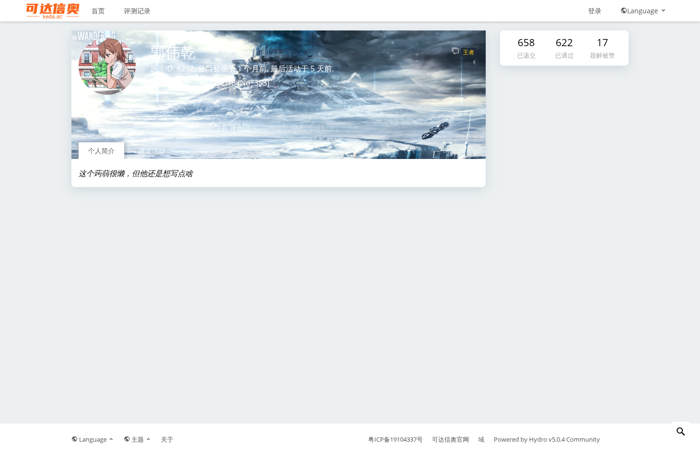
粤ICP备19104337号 (395, 439)
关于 (167, 439)
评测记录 (137, 10)
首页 (98, 10)
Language (643, 10)
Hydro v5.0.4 (547, 439)
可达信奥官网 (450, 439)
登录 (594, 10)
